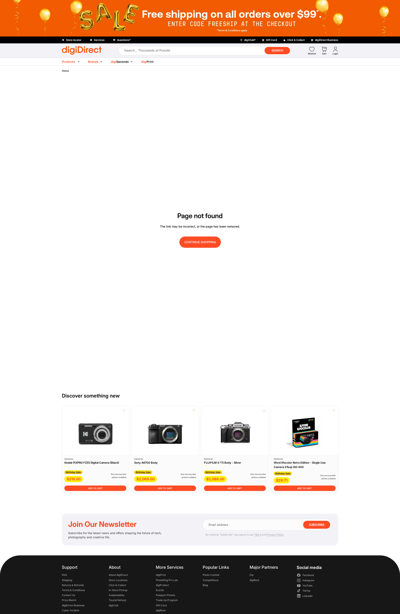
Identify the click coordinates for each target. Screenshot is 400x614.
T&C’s (257, 534)
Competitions (210, 580)
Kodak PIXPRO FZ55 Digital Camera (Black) (91, 462)
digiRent (160, 610)
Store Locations (118, 580)
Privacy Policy (275, 534)
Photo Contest (210, 575)
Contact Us (68, 595)
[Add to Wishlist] (124, 411)
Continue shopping (200, 242)
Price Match (69, 600)
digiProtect (162, 585)
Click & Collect (117, 585)
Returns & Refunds (73, 585)
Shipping (67, 580)
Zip (251, 575)
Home (65, 70)
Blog (205, 585)
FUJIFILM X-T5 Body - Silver (222, 462)
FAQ (64, 575)
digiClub (113, 605)
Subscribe (316, 524)
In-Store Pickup (118, 590)
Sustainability (117, 595)
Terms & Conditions (73, 590)
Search (277, 50)
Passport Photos (165, 595)
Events (160, 590)
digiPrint (160, 575)
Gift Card (161, 605)
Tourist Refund (117, 600)
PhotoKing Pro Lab (167, 580)
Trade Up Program (167, 600)
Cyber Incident (70, 610)
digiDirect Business (73, 605)
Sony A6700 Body (146, 462)
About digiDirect (118, 575)
